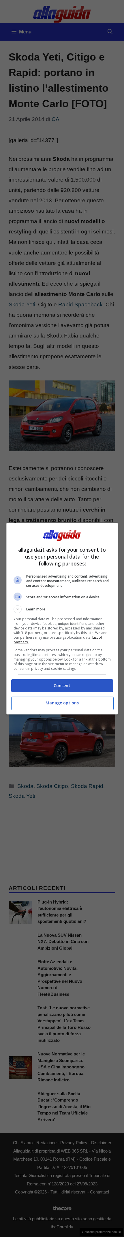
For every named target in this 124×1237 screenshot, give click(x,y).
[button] (62, 609)
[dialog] (62, 618)
